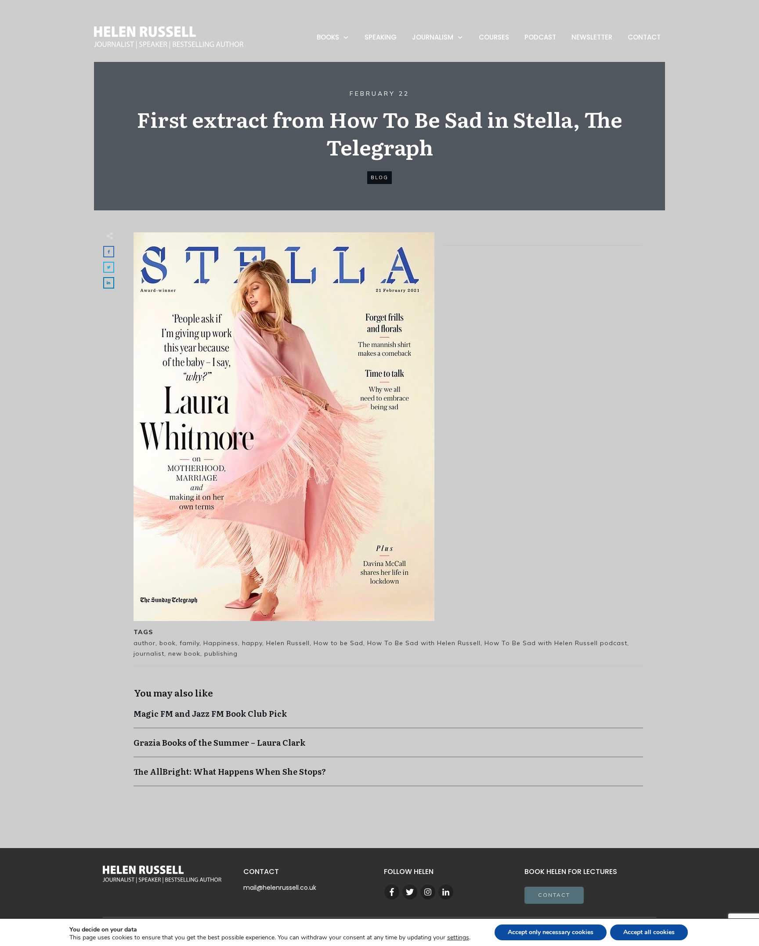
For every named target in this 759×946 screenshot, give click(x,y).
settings (458, 938)
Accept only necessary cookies (550, 932)
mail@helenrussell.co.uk (279, 887)
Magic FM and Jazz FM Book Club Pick (388, 718)
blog (379, 177)
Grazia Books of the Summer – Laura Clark (388, 747)
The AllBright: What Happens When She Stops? (388, 776)
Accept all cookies (649, 932)
